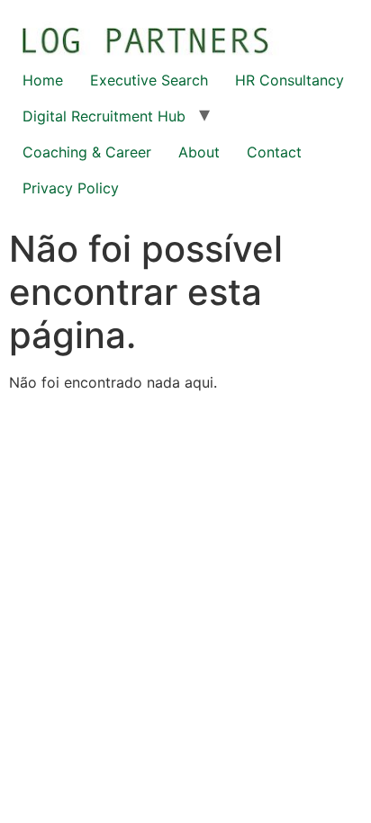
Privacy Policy (71, 188)
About (199, 152)
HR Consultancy (289, 80)
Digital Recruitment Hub (104, 116)
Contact (274, 152)
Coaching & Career (87, 152)
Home (43, 80)
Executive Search (149, 80)
